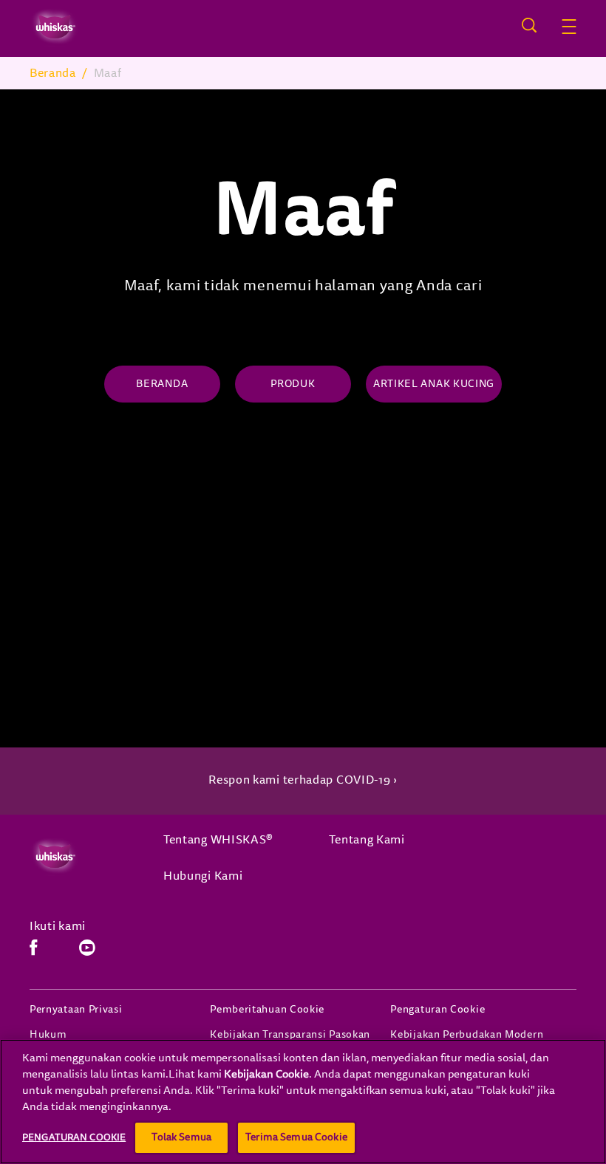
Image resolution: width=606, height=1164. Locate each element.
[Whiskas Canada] (82, 856)
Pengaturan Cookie (437, 1009)
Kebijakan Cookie (266, 1074)
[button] (569, 26)
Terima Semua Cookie (296, 1137)
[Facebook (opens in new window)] (34, 953)
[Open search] (529, 25)
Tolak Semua (181, 1137)
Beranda (53, 73)
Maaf (108, 73)
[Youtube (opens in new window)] (87, 953)
